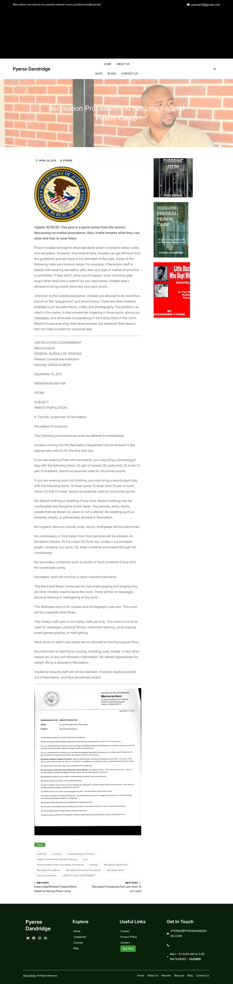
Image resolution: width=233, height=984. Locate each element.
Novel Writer (29, 975)
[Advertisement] (116, 33)
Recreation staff (115, 870)
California (41, 854)
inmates (94, 864)
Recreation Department (116, 864)
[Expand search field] (214, 69)
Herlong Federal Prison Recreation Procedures (60, 864)
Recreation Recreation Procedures (83, 870)
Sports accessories (46, 875)
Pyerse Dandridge (31, 69)
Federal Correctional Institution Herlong (57, 859)
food (85, 859)
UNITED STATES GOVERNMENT (78, 875)
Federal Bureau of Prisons (81, 854)
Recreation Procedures (48, 870)
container (57, 854)
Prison (40, 844)
